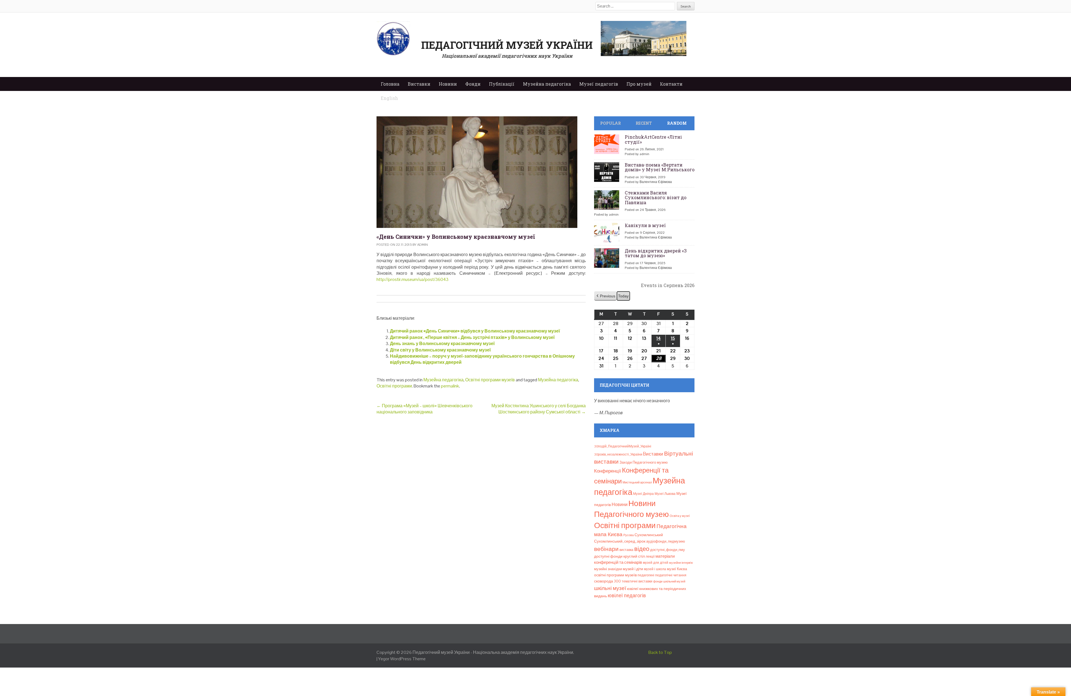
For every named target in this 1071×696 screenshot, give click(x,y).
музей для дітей (655, 563)
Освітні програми (394, 386)
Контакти (671, 84)
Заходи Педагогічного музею (643, 462)
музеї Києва (677, 569)
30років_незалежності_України (618, 454)
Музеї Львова (665, 494)
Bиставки (653, 454)
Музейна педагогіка (547, 84)
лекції (650, 556)
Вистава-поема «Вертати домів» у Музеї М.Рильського (659, 167)
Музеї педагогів (598, 84)
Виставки (419, 84)
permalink (450, 386)
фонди (657, 581)
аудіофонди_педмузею (665, 541)
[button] (605, 296)
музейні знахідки (608, 569)
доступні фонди (608, 556)
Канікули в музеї (645, 225)
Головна (390, 84)
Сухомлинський (649, 535)
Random (677, 123)
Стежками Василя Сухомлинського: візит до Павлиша (655, 197)
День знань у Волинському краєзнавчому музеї (442, 343)
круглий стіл (634, 556)
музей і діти (633, 568)
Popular (610, 123)
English (389, 98)
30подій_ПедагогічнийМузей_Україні (622, 446)
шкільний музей (674, 581)
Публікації (502, 84)
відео (641, 549)
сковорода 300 (607, 581)
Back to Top (660, 652)
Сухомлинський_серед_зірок (619, 541)
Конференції (607, 471)
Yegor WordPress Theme (402, 659)
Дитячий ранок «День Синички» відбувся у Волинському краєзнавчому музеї (475, 331)
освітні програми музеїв (615, 575)
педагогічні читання (670, 575)
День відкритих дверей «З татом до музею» (656, 253)
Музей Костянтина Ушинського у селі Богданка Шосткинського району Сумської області (538, 409)
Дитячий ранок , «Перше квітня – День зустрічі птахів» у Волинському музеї (472, 337)
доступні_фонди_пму (667, 549)
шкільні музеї (610, 588)
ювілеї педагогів (627, 595)
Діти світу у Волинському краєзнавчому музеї (440, 350)
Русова (628, 535)
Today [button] (623, 296)
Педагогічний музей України (507, 45)
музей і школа (655, 569)
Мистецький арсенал (637, 482)
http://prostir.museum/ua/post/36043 (412, 279)
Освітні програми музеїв (490, 380)
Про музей (639, 84)
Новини (448, 84)
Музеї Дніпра (643, 494)
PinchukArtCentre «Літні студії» (653, 139)
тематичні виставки (637, 581)
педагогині (646, 575)
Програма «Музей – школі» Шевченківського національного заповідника (424, 409)
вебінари (606, 549)
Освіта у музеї (680, 516)
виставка (626, 550)
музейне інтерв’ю (681, 563)
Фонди (473, 84)
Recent (644, 123)
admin (422, 244)
